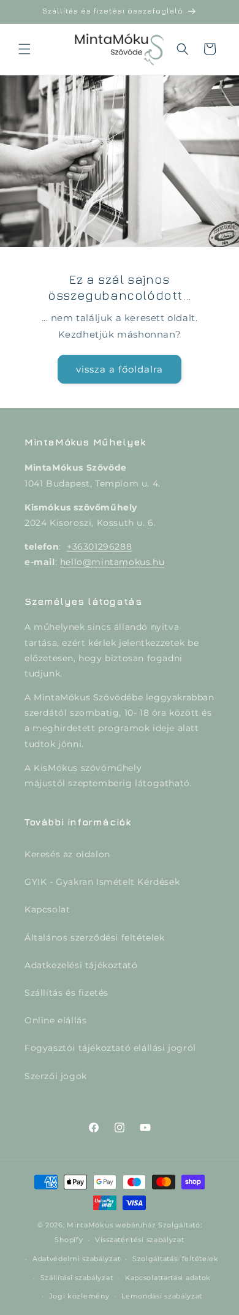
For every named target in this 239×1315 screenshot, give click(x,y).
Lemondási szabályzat (161, 1296)
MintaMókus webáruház (111, 1225)
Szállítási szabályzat (76, 1277)
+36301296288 (99, 546)
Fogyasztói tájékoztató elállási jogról (110, 1047)
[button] (24, 49)
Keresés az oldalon (67, 854)
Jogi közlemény (79, 1296)
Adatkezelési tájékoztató (81, 965)
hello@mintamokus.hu (112, 561)
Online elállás (55, 1020)
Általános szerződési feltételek (95, 937)
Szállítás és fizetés (66, 992)
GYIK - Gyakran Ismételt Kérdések (102, 881)
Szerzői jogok (56, 1076)
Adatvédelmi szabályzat (76, 1258)
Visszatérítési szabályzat (139, 1239)
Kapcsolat (47, 909)
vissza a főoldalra (119, 368)
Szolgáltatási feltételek (175, 1258)
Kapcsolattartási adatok (168, 1277)
